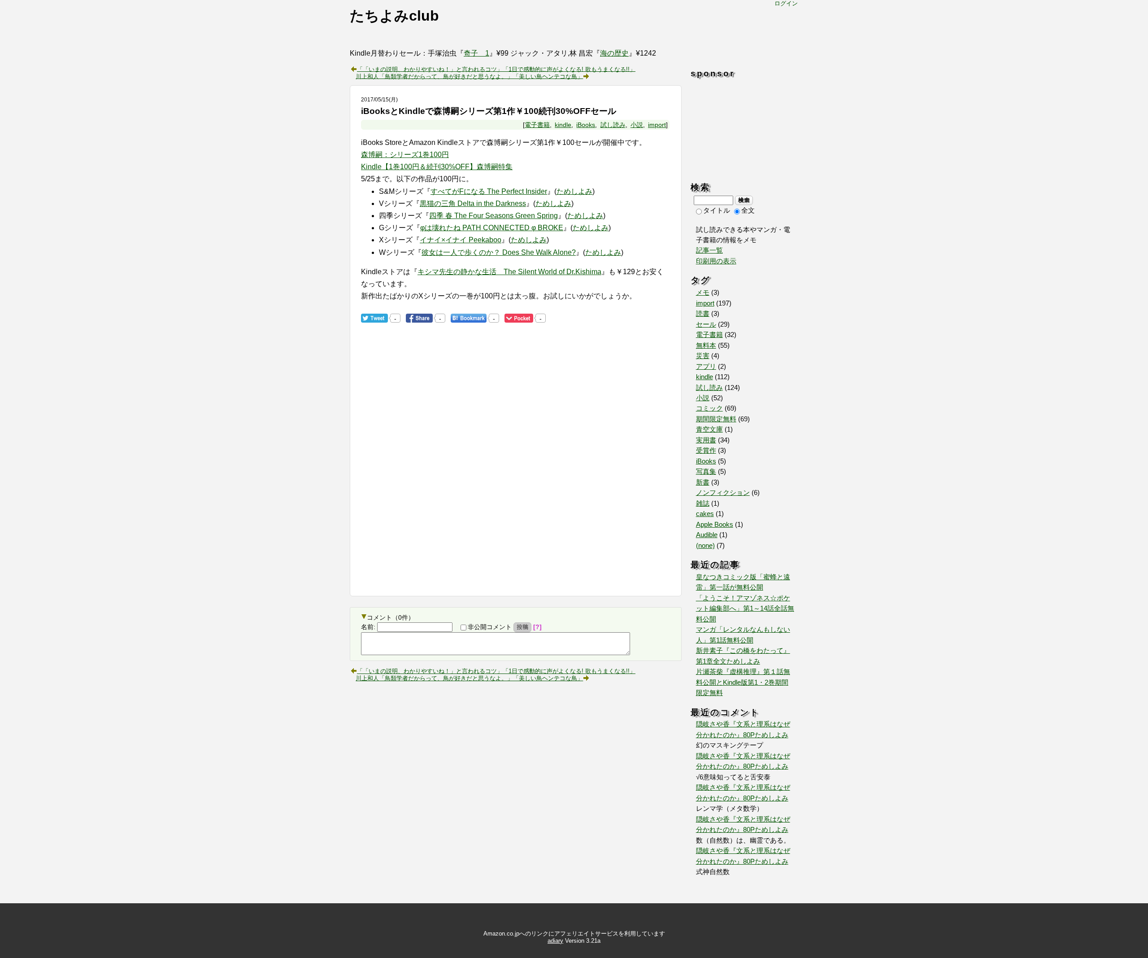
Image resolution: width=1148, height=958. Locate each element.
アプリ (706, 366)
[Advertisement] (436, 513)
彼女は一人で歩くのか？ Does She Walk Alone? (499, 252)
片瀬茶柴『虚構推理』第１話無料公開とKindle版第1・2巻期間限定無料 (743, 682)
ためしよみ (574, 191)
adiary (555, 940)
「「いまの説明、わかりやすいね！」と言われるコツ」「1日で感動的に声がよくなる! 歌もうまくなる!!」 (496, 69)
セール (706, 324)
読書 (702, 313)
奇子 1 (476, 53)
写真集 (706, 471)
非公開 (490, 626)
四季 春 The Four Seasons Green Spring (493, 215)
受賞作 (706, 450)
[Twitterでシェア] (374, 318)
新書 (702, 482)
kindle (563, 124)
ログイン (786, 3)
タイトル (716, 210)
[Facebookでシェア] (419, 318)
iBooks (585, 124)
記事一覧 (709, 250)
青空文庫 (709, 429)
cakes (705, 513)
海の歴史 (614, 53)
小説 (637, 124)
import (657, 124)
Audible (707, 534)
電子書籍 (537, 124)
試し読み (613, 124)
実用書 (706, 440)
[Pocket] (518, 318)
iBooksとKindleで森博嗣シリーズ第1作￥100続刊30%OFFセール (488, 111)
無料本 (706, 345)
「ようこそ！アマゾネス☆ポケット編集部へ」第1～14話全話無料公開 (745, 609)
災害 (702, 355)
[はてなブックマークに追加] (469, 318)
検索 (744, 200)
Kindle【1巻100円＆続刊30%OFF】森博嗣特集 (437, 167)
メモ (702, 292)
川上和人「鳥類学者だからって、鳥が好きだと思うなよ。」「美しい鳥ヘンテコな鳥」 (469, 76)
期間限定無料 (716, 419)
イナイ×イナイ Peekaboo (460, 240)
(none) (705, 545)
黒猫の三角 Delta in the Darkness (473, 203)
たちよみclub (394, 16)
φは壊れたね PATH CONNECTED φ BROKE (491, 228)
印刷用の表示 (716, 261)
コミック (709, 408)
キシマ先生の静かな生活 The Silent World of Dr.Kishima (509, 272)
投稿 (522, 627)
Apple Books (714, 524)
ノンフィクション (723, 492)
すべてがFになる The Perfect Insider (488, 191)
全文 (748, 210)
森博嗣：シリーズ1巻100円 (405, 154)
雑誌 (702, 503)
